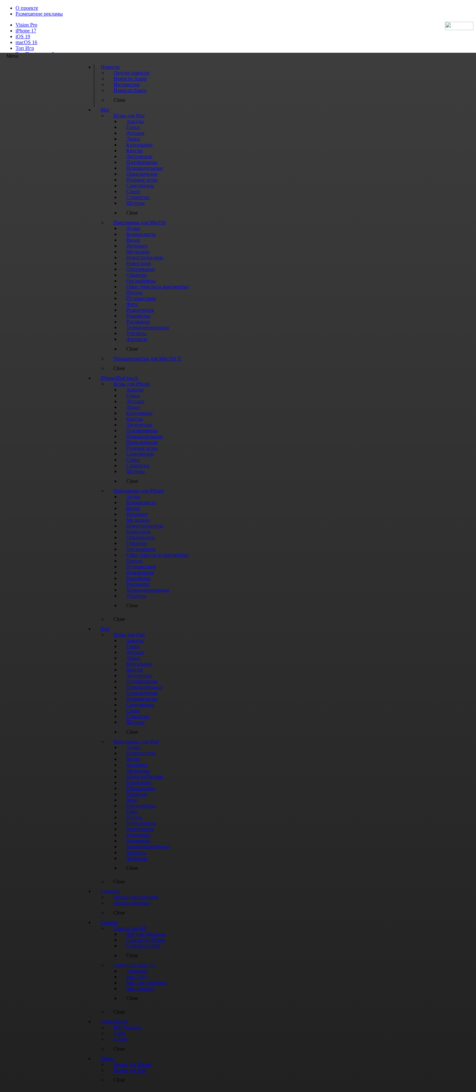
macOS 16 (26, 42)
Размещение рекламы (39, 14)
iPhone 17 (26, 30)
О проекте (27, 8)
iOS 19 (23, 36)
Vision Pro (26, 25)
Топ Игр (25, 48)
